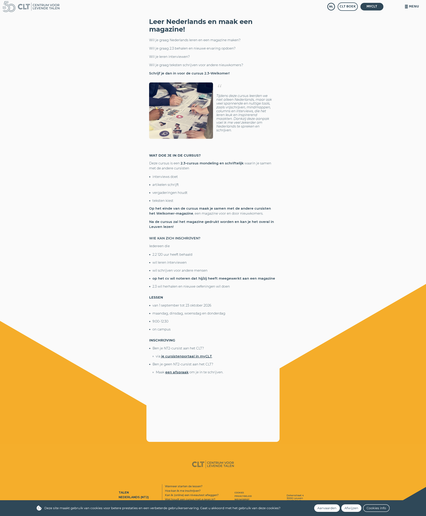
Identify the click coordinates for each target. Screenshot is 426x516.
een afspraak (177, 372)
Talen (124, 492)
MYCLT (371, 6)
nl (331, 6)
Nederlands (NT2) (134, 497)
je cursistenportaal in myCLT (186, 356)
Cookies (239, 492)
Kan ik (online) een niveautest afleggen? (192, 495)
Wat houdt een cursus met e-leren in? (190, 499)
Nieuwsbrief (241, 499)
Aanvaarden (326, 508)
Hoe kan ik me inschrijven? (183, 490)
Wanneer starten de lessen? (184, 486)
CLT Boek (348, 6)
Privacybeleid (243, 496)
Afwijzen (351, 508)
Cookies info (376, 508)
